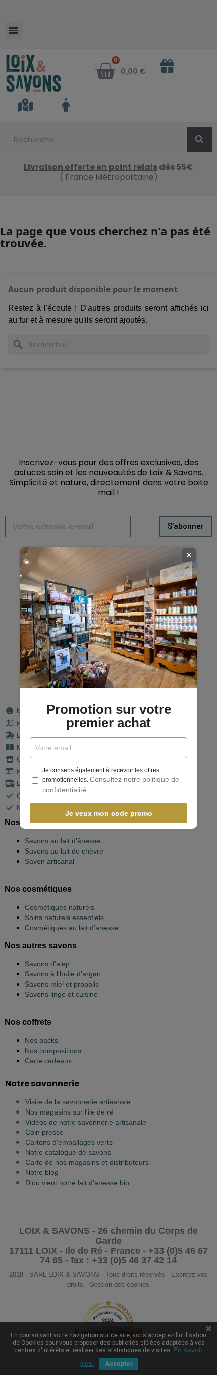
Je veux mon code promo (108, 813)
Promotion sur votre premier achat (108, 716)
